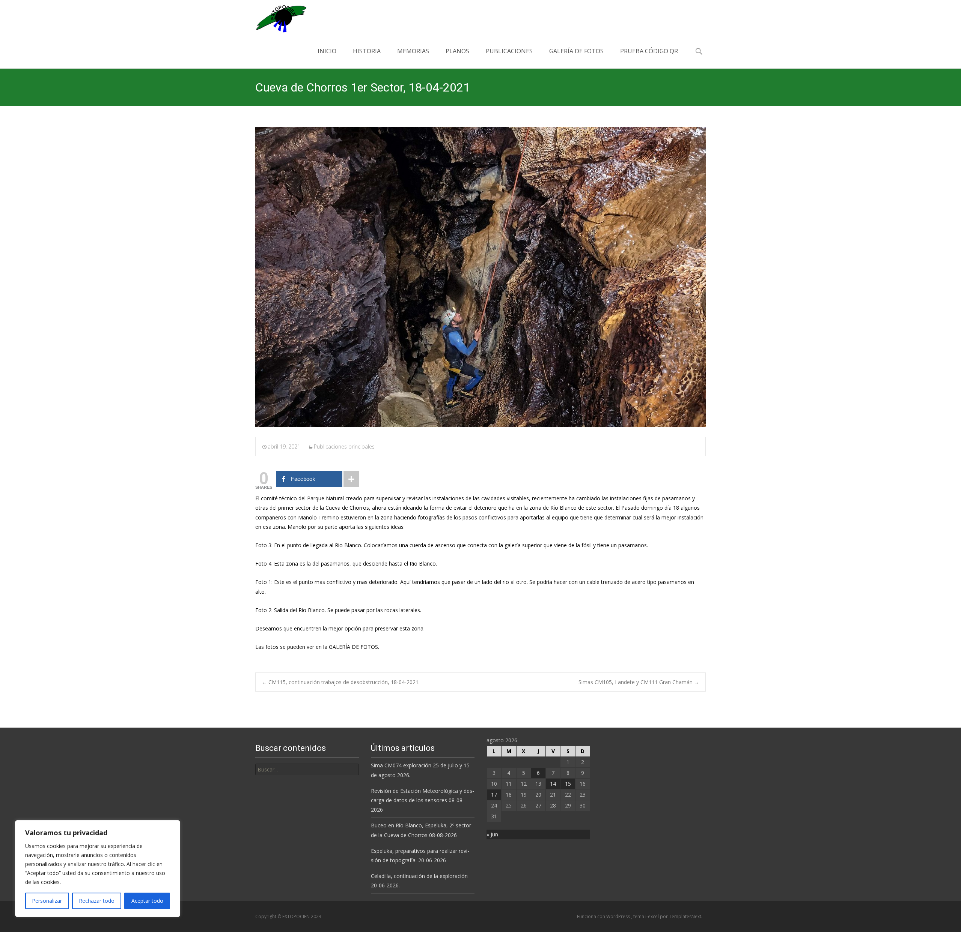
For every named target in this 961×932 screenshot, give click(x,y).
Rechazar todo (96, 900)
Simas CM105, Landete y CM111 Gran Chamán (638, 682)
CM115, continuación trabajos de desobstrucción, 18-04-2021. (341, 682)
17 (494, 794)
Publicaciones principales (344, 446)
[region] (97, 868)
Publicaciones (509, 51)
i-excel (652, 916)
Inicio (327, 51)
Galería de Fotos (576, 51)
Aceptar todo (147, 900)
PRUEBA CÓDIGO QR (649, 51)
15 (568, 783)
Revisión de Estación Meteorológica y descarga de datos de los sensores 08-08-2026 (422, 800)
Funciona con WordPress (604, 916)
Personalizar (47, 900)
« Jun (492, 834)
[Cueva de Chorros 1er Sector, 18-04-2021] (480, 277)
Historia (367, 51)
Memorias (413, 51)
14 (553, 783)
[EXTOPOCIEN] (275, 17)
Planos (457, 51)
